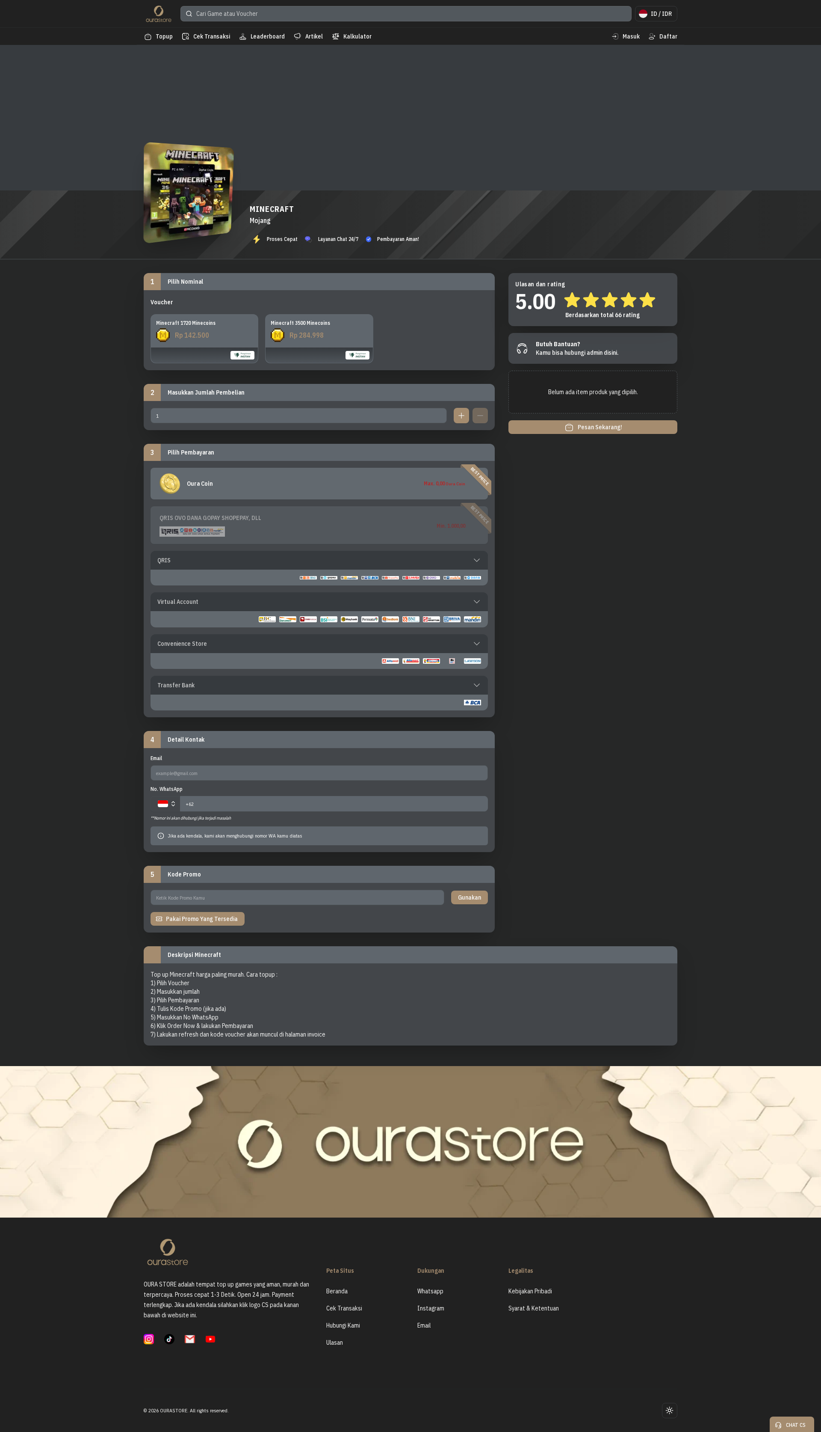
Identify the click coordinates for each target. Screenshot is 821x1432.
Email (156, 758)
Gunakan (469, 897)
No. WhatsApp (167, 789)
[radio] (204, 338)
